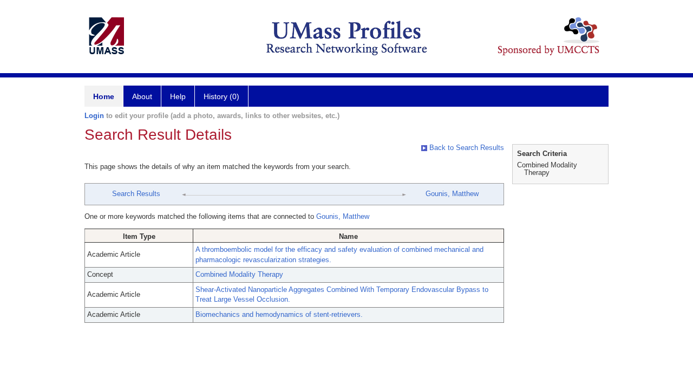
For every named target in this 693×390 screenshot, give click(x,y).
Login (94, 116)
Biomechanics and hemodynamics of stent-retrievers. (279, 314)
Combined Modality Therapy (239, 274)
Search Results (136, 194)
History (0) (221, 96)
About (142, 96)
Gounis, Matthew (452, 194)
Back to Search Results (465, 148)
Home (103, 96)
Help (178, 96)
